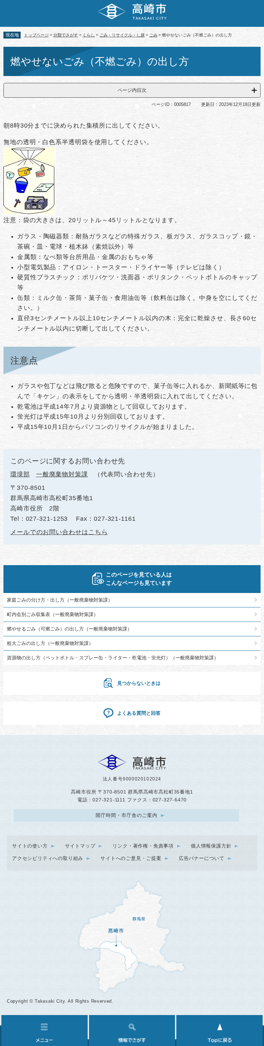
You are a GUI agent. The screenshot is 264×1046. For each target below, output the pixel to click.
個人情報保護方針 (211, 846)
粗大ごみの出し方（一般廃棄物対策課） (50, 643)
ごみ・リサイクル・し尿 (122, 35)
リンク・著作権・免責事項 (143, 846)
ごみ (153, 35)
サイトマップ (80, 846)
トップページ (36, 35)
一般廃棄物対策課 (62, 474)
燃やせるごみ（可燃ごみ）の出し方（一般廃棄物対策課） (69, 629)
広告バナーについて (201, 858)
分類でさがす (65, 35)
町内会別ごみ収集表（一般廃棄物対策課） (52, 614)
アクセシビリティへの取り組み (47, 858)
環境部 (20, 474)
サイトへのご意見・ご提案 (131, 858)
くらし (88, 35)
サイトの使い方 (30, 846)
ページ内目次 (132, 90)
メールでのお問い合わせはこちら (59, 532)
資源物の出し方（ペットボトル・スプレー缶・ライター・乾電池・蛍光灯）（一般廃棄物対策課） (113, 657)
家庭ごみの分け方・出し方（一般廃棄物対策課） (60, 600)
